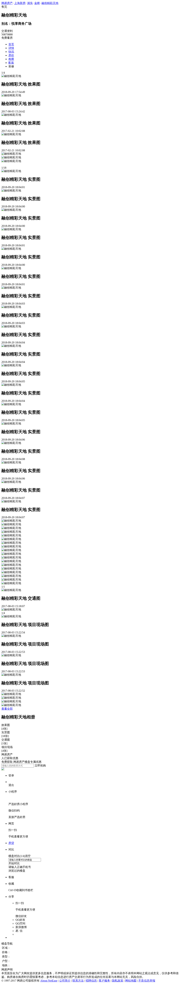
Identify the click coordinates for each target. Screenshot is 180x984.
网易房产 (7, 3)
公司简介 (64, 980)
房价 (11, 55)
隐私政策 (117, 980)
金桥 (37, 3)
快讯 (11, 51)
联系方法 (78, 980)
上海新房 (19, 3)
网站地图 (130, 980)
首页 (11, 44)
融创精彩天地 (49, 3)
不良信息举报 (146, 980)
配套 (11, 62)
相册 (11, 59)
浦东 (30, 3)
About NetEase (48, 980)
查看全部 (7, 708)
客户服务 (104, 980)
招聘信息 (91, 980)
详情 (11, 47)
